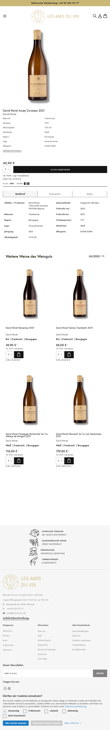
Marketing (73, 710)
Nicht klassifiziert (16, 715)
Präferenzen (34, 710)
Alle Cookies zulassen (15, 723)
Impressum (42, 654)
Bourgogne (31, 339)
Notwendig (13, 710)
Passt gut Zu (55, 194)
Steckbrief (20, 194)
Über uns (41, 631)
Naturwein (7, 649)
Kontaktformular (79, 649)
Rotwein (6, 635)
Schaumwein (8, 645)
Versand (20, 349)
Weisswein (7, 630)
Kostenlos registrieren (81, 640)
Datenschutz (43, 645)
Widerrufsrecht (44, 640)
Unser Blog (42, 658)
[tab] (20, 194)
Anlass (90, 194)
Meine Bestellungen (80, 631)
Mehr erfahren (71, 723)
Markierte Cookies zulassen (46, 723)
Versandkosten (23, 175)
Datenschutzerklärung (75, 706)
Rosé (5, 640)
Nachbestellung (78, 645)
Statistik (54, 710)
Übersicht (76, 635)
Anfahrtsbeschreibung (16, 618)
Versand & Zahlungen (47, 649)
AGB (40, 635)
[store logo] (55, 16)
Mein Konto (100, 16)
